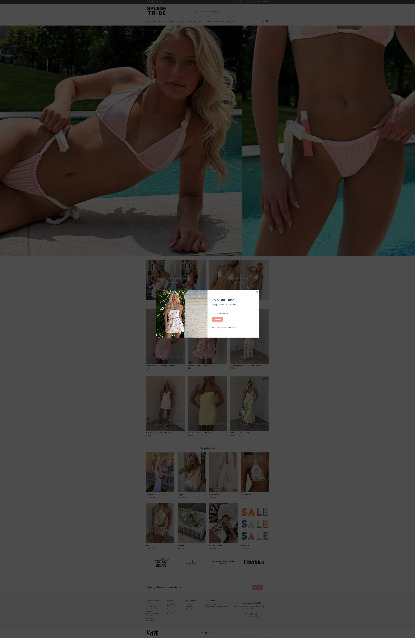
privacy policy (223, 328)
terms (233, 328)
